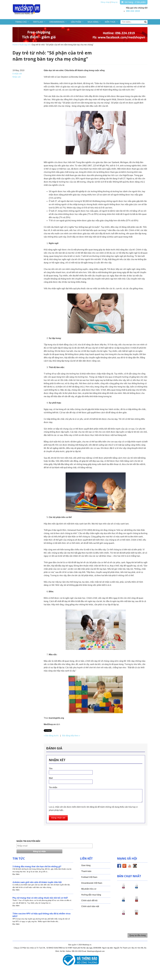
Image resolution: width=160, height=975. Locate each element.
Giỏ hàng (135, 2)
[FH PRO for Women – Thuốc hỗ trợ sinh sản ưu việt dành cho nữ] (123, 888)
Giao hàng (85, 865)
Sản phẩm (76, 21)
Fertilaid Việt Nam (89, 877)
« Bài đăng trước (51, 736)
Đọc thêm (16, 874)
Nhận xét (16, 77)
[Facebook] (119, 866)
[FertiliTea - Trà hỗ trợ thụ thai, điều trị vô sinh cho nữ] (136, 914)
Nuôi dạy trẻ (25, 45)
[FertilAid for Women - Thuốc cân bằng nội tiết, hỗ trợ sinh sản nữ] (136, 901)
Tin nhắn (53, 787)
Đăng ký (114, 2)
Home (15, 45)
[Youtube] (130, 866)
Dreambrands (56, 21)
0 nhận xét (17, 74)
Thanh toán (86, 871)
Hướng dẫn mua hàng (91, 895)
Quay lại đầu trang (137, 935)
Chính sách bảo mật (90, 906)
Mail (51, 778)
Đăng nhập (105, 2)
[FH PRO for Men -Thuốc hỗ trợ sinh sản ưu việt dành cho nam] (136, 888)
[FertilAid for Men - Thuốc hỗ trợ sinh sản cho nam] (123, 901)
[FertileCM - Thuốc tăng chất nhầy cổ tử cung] (123, 914)
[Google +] (124, 866)
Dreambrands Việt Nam (91, 883)
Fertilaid (38, 21)
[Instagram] (135, 866)
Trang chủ (21, 21)
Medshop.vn (86, 945)
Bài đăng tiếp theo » (71, 736)
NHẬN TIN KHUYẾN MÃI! (28, 841)
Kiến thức (110, 21)
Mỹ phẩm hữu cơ (88, 889)
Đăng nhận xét (58, 817)
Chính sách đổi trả (89, 900)
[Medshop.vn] (26, 9)
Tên (50, 769)
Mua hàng (93, 21)
